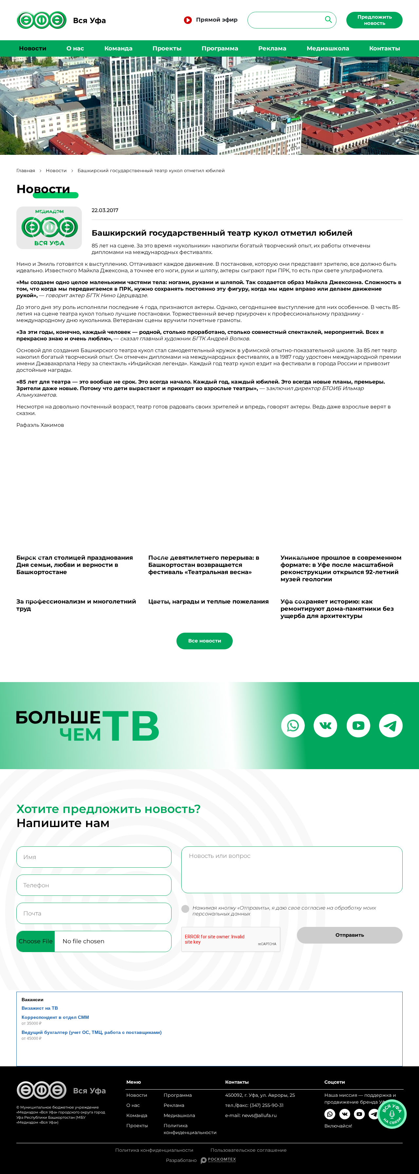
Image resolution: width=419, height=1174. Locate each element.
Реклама (272, 48)
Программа (220, 48)
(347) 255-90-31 (266, 1105)
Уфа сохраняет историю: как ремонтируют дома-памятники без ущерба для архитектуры (337, 609)
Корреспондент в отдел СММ (55, 1017)
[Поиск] (326, 19)
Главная (25, 170)
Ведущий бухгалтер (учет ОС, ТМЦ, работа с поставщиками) (92, 1032)
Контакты (384, 48)
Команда (118, 48)
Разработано (183, 1160)
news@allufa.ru (259, 1115)
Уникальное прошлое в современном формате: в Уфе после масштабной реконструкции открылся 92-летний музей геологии (341, 568)
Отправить (350, 935)
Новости (32, 48)
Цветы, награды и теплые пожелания (208, 601)
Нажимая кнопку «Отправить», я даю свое (284, 911)
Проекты (167, 48)
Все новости (204, 641)
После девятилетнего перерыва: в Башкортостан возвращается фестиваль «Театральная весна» (203, 565)
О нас (75, 48)
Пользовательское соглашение (248, 1150)
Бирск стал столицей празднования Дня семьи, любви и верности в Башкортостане (74, 565)
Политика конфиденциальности (190, 1129)
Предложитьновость (374, 20)
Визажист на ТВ (40, 1008)
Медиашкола (328, 48)
